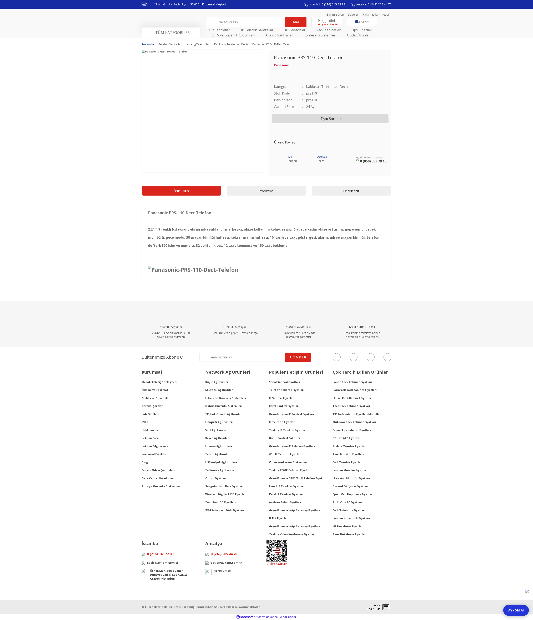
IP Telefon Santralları (257, 30)
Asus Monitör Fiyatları (348, 454)
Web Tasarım (373, 607)
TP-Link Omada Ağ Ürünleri (224, 414)
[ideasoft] (244, 617)
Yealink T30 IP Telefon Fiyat (288, 470)
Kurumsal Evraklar (154, 454)
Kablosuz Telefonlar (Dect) (327, 86)
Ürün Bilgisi (181, 191)
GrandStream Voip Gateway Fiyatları (294, 510)
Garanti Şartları (152, 406)
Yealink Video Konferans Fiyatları (292, 534)
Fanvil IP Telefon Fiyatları (286, 486)
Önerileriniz (351, 191)
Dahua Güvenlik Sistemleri (223, 406)
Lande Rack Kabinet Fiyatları (352, 382)
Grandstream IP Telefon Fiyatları (292, 446)
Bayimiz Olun (335, 14)
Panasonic (281, 65)
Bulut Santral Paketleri (285, 438)
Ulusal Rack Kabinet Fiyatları (352, 398)
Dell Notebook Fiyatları (349, 510)
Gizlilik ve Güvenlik (155, 398)
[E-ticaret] (266, 617)
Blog (145, 462)
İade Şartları (150, 414)
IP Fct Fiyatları (279, 518)
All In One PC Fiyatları (347, 502)
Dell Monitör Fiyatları (347, 462)
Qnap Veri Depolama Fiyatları (353, 494)
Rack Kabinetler (328, 30)
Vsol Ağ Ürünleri (216, 430)
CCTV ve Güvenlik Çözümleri (233, 35)
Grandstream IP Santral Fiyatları (291, 414)
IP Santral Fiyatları (282, 398)
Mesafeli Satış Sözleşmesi (159, 382)
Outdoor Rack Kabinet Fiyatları (354, 422)
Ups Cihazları (361, 30)
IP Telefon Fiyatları (282, 422)
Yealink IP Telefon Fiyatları (287, 430)
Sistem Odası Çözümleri (158, 470)
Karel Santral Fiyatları (284, 406)
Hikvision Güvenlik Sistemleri (225, 398)
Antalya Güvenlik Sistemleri (161, 486)
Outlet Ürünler (358, 35)
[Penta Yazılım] (386, 607)
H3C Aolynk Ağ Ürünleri (221, 462)
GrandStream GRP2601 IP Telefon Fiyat (295, 478)
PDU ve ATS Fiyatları (346, 438)
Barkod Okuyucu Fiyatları (350, 486)
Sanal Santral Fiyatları (284, 382)
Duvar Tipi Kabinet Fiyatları (352, 430)
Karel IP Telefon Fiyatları (286, 494)
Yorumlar (266, 191)
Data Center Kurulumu (157, 478)
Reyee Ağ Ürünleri (217, 438)
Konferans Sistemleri (320, 35)
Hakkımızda (370, 14)
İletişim (386, 14)
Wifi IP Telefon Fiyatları (285, 454)
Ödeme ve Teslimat (155, 390)
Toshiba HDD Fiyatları (220, 502)
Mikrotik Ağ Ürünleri (219, 390)
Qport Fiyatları (215, 478)
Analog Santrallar (279, 35)
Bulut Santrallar (217, 30)
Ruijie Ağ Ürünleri (217, 382)
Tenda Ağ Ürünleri (217, 454)
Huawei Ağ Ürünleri (218, 446)
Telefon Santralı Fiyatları (286, 390)
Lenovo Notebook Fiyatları (351, 518)
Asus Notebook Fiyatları (349, 534)
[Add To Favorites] (365, 141)
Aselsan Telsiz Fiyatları (285, 502)
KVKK (145, 422)
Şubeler (353, 14)
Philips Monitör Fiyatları (349, 446)
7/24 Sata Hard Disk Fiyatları (224, 510)
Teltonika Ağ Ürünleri (220, 470)
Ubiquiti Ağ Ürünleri (219, 422)
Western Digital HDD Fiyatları (226, 494)
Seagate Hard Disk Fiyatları (224, 486)
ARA (296, 21)
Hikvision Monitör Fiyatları (351, 478)
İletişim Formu (151, 438)
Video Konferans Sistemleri (288, 462)
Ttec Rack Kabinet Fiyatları (351, 406)
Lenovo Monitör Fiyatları (350, 470)
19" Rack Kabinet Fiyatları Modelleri (357, 414)
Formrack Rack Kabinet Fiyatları (355, 390)
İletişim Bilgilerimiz (155, 446)
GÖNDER (298, 356)
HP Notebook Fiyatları (348, 526)
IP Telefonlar (295, 30)
